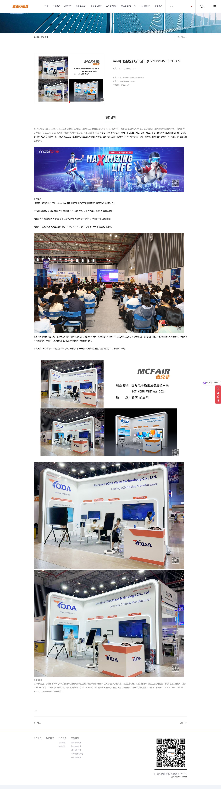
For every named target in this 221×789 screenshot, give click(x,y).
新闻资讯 (67, 6)
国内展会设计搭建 (128, 6)
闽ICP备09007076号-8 (179, 777)
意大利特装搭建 (77, 754)
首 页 (46, 6)
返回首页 (181, 37)
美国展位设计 (81, 6)
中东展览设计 (111, 6)
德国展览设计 (76, 746)
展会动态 (62, 746)
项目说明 (110, 117)
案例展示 (75, 738)
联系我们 (158, 6)
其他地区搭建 (145, 6)
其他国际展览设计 (41, 37)
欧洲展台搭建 (96, 6)
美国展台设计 (76, 743)
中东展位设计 (76, 757)
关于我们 (56, 6)
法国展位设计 (76, 750)
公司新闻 (62, 743)
